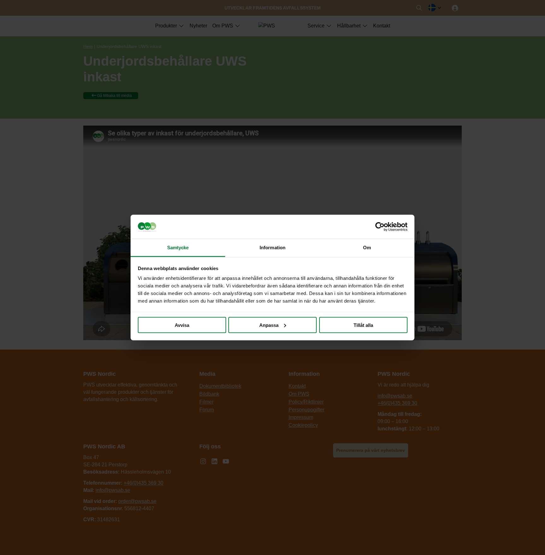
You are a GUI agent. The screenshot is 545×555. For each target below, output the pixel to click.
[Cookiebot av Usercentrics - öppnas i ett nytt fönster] (379, 227)
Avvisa (182, 325)
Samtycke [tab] (178, 247)
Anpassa (268, 325)
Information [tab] (272, 247)
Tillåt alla (363, 325)
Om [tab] (367, 247)
